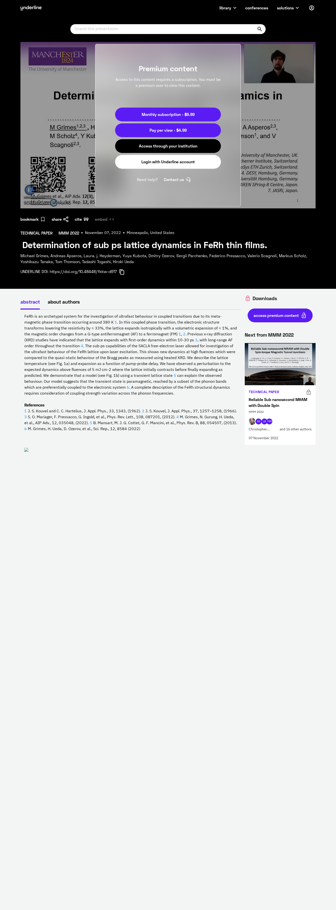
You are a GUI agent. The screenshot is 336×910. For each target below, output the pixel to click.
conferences (256, 7)
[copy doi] (125, 272)
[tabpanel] (130, 389)
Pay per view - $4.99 (168, 130)
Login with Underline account (168, 161)
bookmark (29, 219)
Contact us (174, 179)
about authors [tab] (64, 302)
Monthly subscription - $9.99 (168, 114)
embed (101, 219)
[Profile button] (312, 8)
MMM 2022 (281, 335)
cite (78, 219)
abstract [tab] (30, 302)
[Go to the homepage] (31, 7)
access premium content (276, 315)
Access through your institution (168, 146)
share (57, 219)
